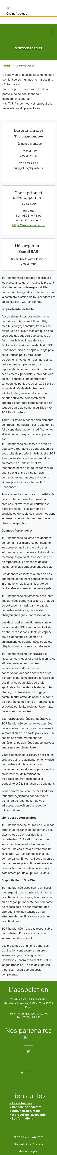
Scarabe (38, 1144)
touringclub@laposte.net (33, 1013)
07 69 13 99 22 (31, 1017)
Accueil (6, 65)
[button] (52, 32)
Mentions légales (29, 1151)
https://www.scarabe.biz (28, 225)
